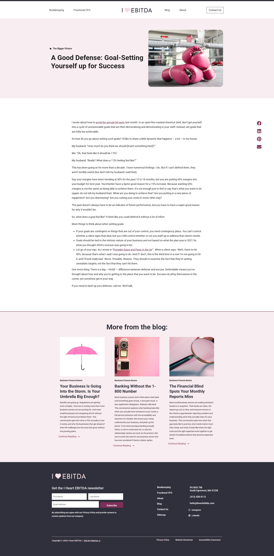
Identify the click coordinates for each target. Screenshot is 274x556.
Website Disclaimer (184, 540)
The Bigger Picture (62, 48)
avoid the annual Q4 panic (110, 122)
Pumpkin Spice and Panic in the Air (132, 249)
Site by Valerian (91, 540)
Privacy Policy (163, 540)
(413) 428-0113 (198, 496)
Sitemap (161, 515)
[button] (259, 123)
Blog (167, 10)
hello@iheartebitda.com (202, 503)
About (182, 10)
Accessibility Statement (210, 540)
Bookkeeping (56, 10)
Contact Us (162, 509)
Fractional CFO (82, 10)
